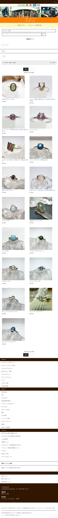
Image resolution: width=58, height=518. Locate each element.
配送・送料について (13, 508)
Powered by (3, 515)
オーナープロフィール (6, 456)
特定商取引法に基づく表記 (28, 508)
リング (7, 44)
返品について (20, 508)
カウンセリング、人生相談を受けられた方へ (11, 445)
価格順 (10, 62)
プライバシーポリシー (38, 508)
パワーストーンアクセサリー (8, 403)
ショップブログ (46, 508)
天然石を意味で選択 (6, 400)
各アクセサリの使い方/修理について (10, 433)
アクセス (3, 450)
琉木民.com (29, 12)
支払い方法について (5, 508)
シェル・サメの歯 (5, 418)
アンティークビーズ (6, 421)
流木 (2, 395)
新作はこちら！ (21, 25)
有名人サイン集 (5, 453)
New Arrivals (4, 392)
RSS (50, 508)
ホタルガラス (4, 397)
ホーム (3, 44)
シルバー (4, 56)
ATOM (53, 508)
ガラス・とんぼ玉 (5, 409)
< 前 (26, 69)
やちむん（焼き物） (6, 427)
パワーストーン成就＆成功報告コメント (10, 447)
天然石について (5, 442)
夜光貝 (3, 424)
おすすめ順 (5, 62)
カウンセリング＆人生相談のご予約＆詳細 (11, 436)
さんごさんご (4, 406)
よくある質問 (4, 439)
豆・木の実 (4, 415)
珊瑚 (2, 412)
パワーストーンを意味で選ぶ (35, 25)
